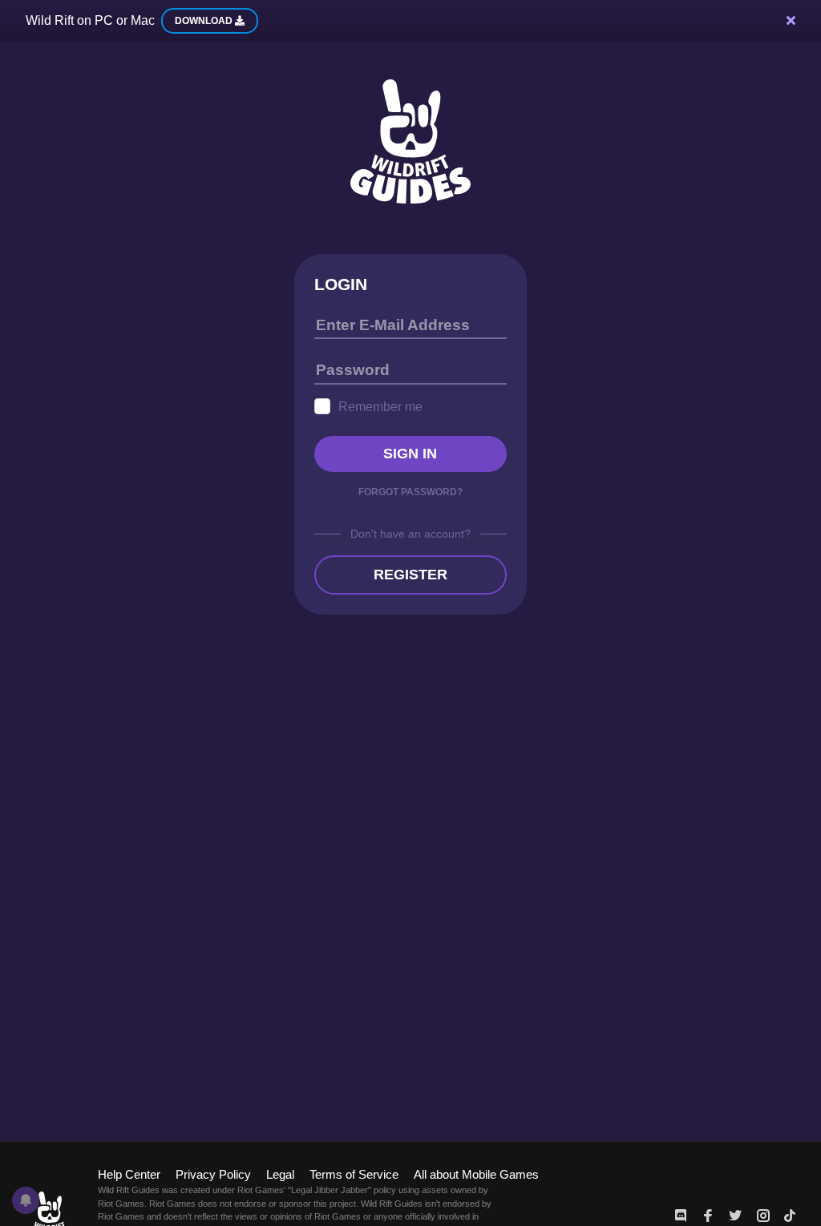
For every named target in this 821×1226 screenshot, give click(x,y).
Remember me (380, 406)
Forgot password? (410, 492)
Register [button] (410, 575)
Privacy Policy (213, 1174)
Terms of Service (353, 1174)
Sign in (410, 454)
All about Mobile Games (476, 1174)
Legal (280, 1174)
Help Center (129, 1174)
